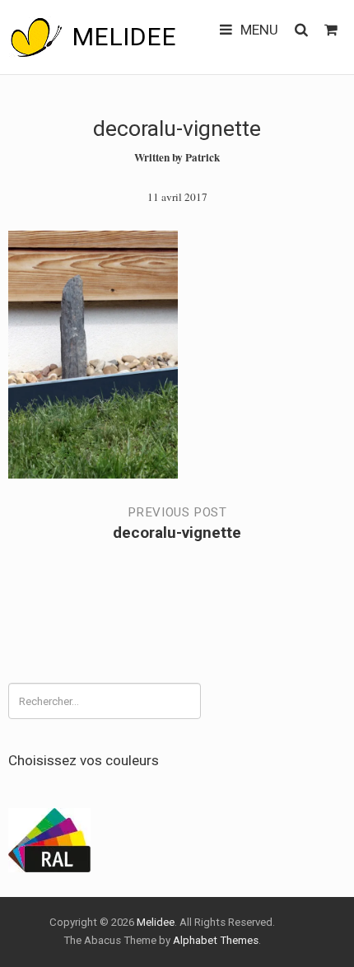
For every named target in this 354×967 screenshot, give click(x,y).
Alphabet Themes (216, 940)
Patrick (202, 157)
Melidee (124, 36)
